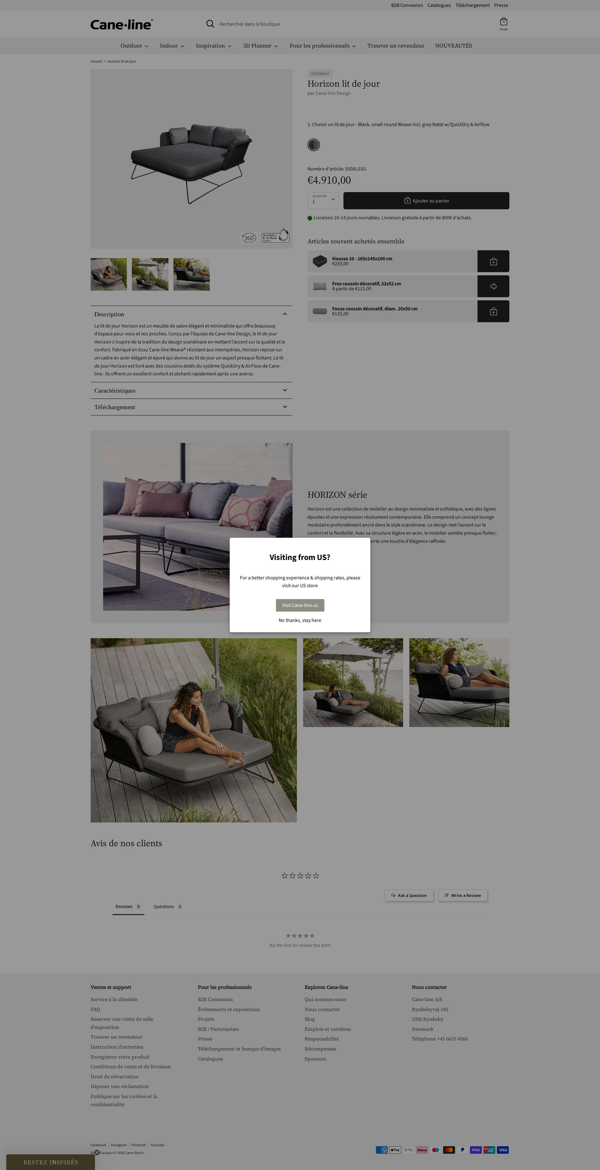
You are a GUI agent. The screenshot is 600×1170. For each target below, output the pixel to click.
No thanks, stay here (300, 620)
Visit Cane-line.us (300, 605)
